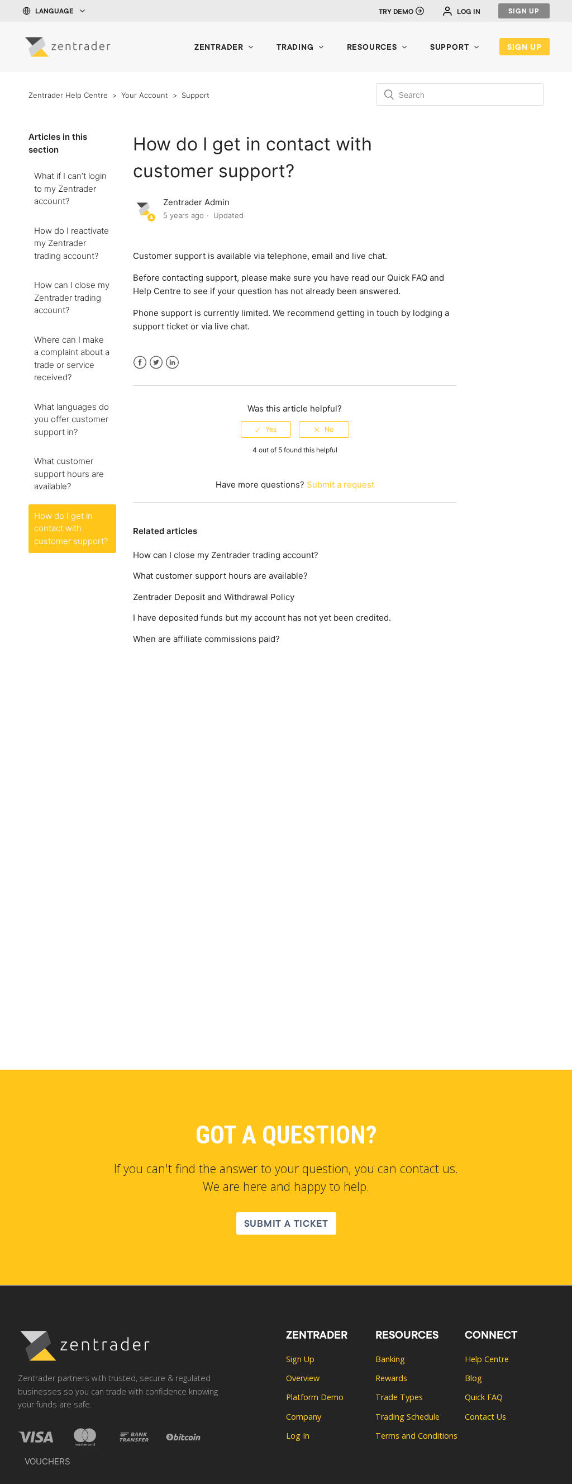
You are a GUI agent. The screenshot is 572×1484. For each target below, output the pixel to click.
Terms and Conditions (416, 1435)
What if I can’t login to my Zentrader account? (70, 188)
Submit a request (340, 484)
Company (303, 1416)
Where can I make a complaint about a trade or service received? (71, 358)
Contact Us (485, 1416)
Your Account (144, 95)
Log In (468, 12)
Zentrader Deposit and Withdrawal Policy (213, 597)
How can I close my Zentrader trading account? (71, 297)
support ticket (160, 326)
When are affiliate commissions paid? (206, 639)
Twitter (156, 369)
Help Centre (157, 291)
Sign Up (524, 12)
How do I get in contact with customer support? (71, 528)
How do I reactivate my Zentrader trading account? (71, 243)
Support (449, 48)
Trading (295, 48)
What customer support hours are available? (69, 473)
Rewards (391, 1378)
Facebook (140, 369)
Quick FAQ (407, 277)
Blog (473, 1378)
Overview (303, 1378)
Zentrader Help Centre (68, 95)
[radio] (266, 429)
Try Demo (396, 12)
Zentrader (219, 48)
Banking (390, 1359)
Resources (372, 48)
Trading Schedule (407, 1416)
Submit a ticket (286, 1225)
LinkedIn (172, 369)
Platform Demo (315, 1397)
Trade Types (399, 1397)
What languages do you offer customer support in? (71, 419)
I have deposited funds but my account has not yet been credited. (262, 617)
